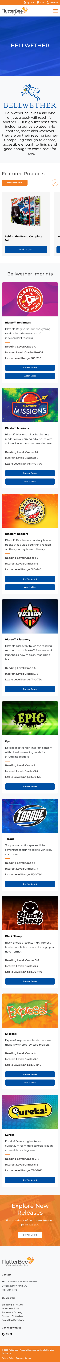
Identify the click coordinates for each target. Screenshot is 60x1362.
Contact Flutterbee (12, 1316)
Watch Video (30, 376)
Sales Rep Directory (13, 1320)
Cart (42, 2)
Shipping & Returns (13, 1304)
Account (54, 2)
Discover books (14, 182)
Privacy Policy (8, 1358)
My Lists (30, 2)
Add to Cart (26, 249)
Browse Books (30, 367)
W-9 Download (10, 1308)
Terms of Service (23, 1358)
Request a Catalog (12, 1312)
